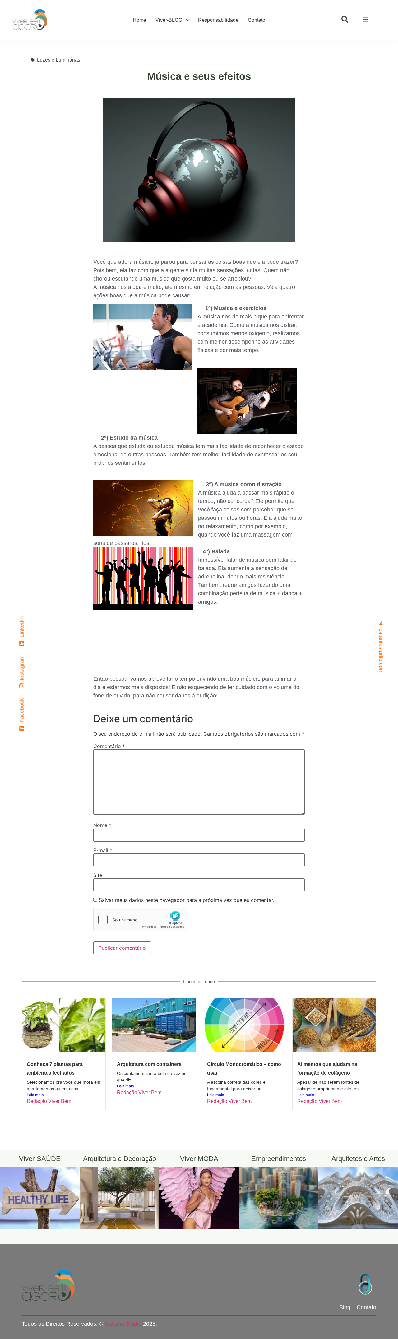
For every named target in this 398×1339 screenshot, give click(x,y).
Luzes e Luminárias (58, 59)
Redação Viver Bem (49, 1101)
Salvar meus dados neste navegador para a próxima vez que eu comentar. (186, 900)
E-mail (102, 850)
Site (97, 875)
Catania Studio (123, 1324)
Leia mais (35, 1094)
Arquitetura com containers (149, 1064)
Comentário (109, 746)
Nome (102, 825)
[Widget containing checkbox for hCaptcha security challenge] (140, 919)
